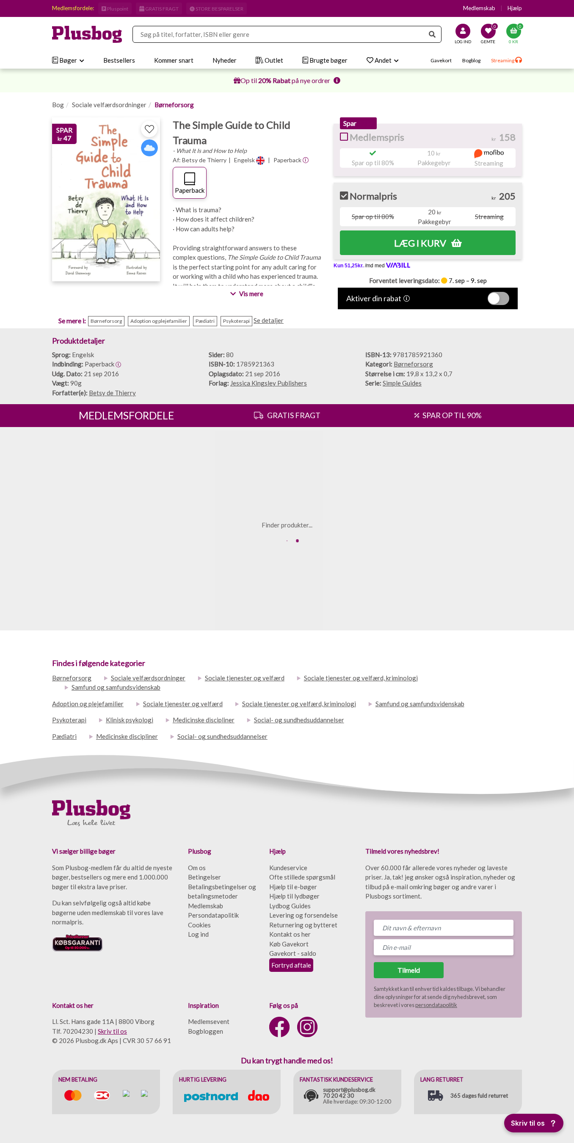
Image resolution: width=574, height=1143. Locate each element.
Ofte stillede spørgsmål (302, 877)
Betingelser (204, 877)
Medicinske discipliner (204, 720)
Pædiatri (64, 736)
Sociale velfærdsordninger (109, 104)
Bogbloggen (205, 1031)
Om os (197, 867)
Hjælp (515, 8)
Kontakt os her (290, 934)
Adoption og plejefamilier (88, 703)
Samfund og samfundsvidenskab (116, 687)
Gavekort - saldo (292, 953)
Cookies (199, 925)
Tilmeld (408, 970)
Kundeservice (288, 867)
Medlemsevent (208, 1021)
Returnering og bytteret (303, 925)
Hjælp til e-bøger (293, 887)
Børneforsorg (174, 104)
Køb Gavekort (289, 944)
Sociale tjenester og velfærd (244, 678)
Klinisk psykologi (129, 720)
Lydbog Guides (290, 906)
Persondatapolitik (213, 915)
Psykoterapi (69, 720)
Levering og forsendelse (303, 915)
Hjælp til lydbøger (294, 896)
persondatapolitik (436, 1005)
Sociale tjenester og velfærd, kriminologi (361, 678)
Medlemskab (479, 8)
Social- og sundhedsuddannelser (299, 720)
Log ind (198, 934)
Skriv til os (112, 1031)
